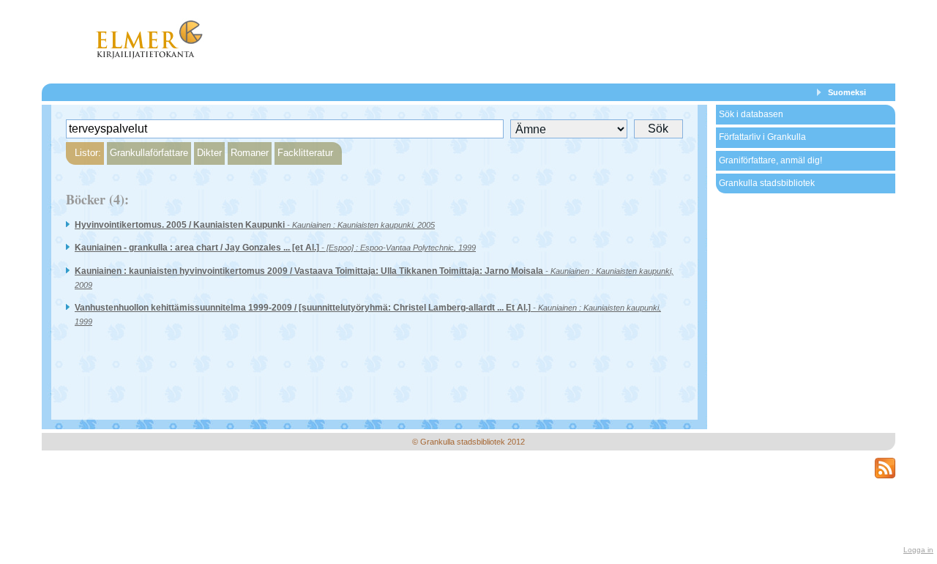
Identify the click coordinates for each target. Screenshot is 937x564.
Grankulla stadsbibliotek (767, 183)
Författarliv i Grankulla (762, 137)
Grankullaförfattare (149, 152)
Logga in (918, 550)
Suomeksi (847, 92)
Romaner (250, 152)
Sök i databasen (751, 114)
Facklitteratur (305, 152)
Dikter (209, 152)
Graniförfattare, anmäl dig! (770, 160)
